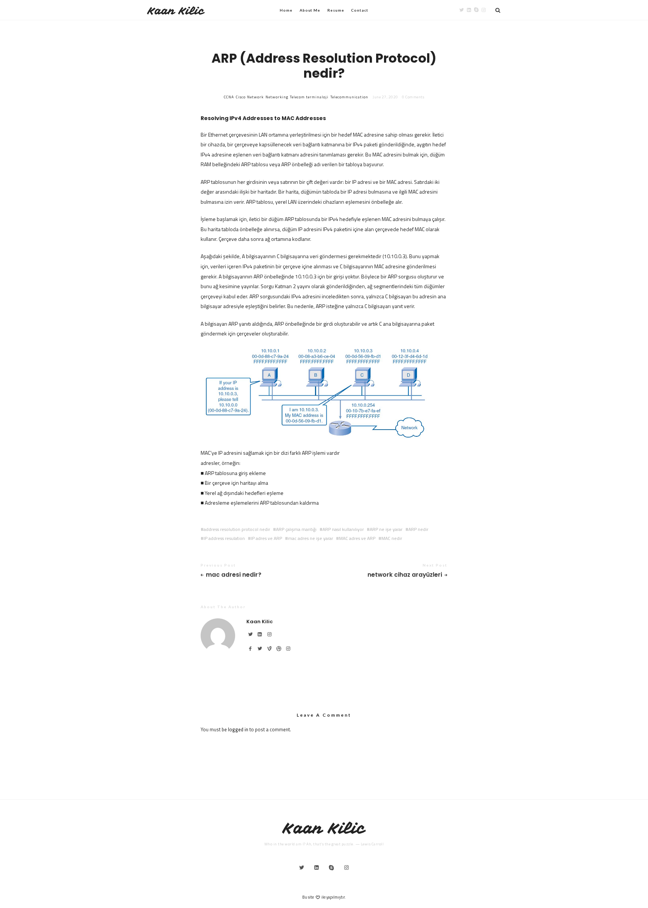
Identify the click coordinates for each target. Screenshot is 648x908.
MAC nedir (391, 538)
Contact (359, 10)
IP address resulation (224, 538)
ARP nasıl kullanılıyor (343, 529)
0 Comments (413, 97)
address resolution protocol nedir (237, 529)
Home (286, 10)
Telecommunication (349, 97)
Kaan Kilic (176, 10)
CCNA (229, 97)
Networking (277, 97)
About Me (310, 10)
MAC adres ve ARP (357, 538)
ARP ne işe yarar (386, 529)
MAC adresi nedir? (233, 575)
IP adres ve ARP (266, 538)
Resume (335, 10)
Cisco (241, 97)
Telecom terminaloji (309, 97)
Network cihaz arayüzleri (405, 575)
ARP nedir (418, 529)
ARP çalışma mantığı (296, 529)
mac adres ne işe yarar (310, 538)
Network (255, 97)
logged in (238, 729)
